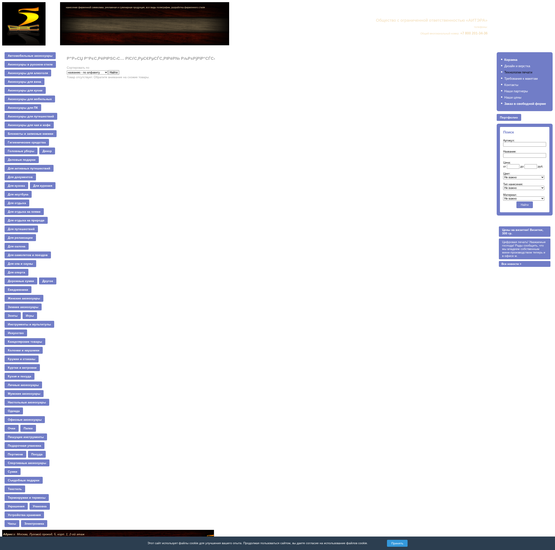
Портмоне (15, 454)
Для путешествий (21, 229)
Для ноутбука (18, 194)
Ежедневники (18, 289)
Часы (12, 523)
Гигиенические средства (27, 142)
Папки (28, 428)
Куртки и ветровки (22, 367)
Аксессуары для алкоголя (28, 73)
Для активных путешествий (29, 168)
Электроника (34, 523)
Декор (47, 151)
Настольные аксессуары (27, 402)
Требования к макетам (521, 78)
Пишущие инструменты (26, 437)
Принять (397, 543)
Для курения (42, 185)
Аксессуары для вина (24, 81)
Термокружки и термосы (27, 497)
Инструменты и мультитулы (29, 324)
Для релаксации (20, 237)
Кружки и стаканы (21, 359)
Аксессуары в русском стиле (30, 64)
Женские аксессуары (24, 298)
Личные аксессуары (23, 385)
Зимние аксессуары (23, 307)
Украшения (16, 506)
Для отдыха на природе (26, 220)
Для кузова (16, 185)
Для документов (20, 177)
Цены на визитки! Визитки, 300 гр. (522, 231)
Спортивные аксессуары (27, 463)
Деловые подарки (22, 159)
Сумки (12, 471)
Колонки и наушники (23, 350)
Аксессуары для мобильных (30, 99)
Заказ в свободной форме (525, 103)
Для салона (16, 246)
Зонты (13, 315)
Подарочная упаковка (24, 445)
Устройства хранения (24, 515)
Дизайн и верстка (517, 66)
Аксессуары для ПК (23, 107)
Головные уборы (21, 151)
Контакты (511, 85)
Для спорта (16, 272)
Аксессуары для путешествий (31, 116)
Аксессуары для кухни (25, 90)
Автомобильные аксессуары (30, 55)
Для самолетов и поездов (28, 255)
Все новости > (511, 264)
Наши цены (512, 97)
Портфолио (509, 117)
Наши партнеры (516, 91)
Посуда (36, 454)
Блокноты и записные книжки (30, 133)
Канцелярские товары (25, 341)
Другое (47, 281)
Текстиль (15, 489)
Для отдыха (17, 203)
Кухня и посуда (19, 376)
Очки (11, 428)
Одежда (14, 411)
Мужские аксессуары (24, 393)
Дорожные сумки (21, 281)
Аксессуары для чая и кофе (29, 125)
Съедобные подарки (23, 480)
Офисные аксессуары (25, 419)
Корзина (510, 60)
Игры (30, 315)
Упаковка (40, 506)
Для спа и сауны (20, 263)
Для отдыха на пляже (24, 211)
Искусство (16, 333)
